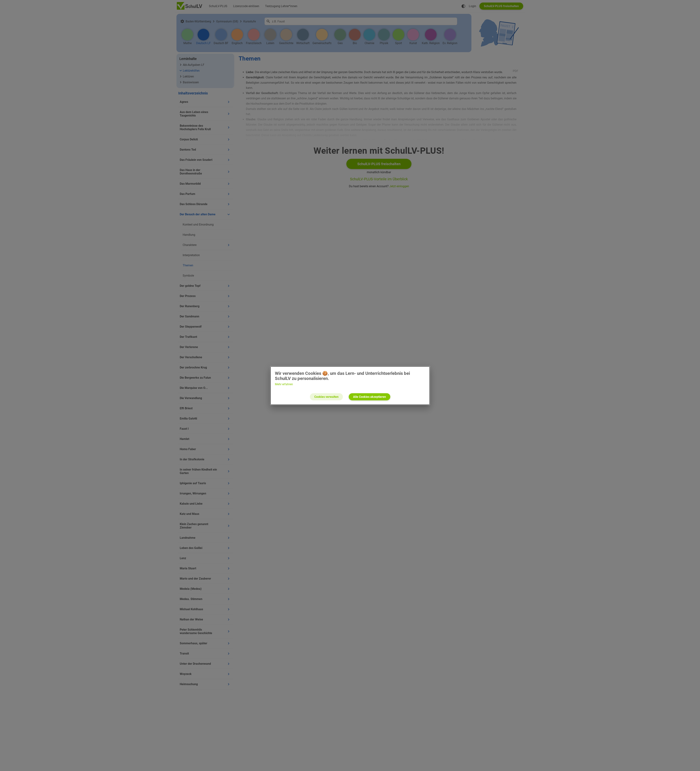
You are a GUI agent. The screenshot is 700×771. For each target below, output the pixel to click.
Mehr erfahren (284, 384)
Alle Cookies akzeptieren (369, 397)
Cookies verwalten (326, 397)
